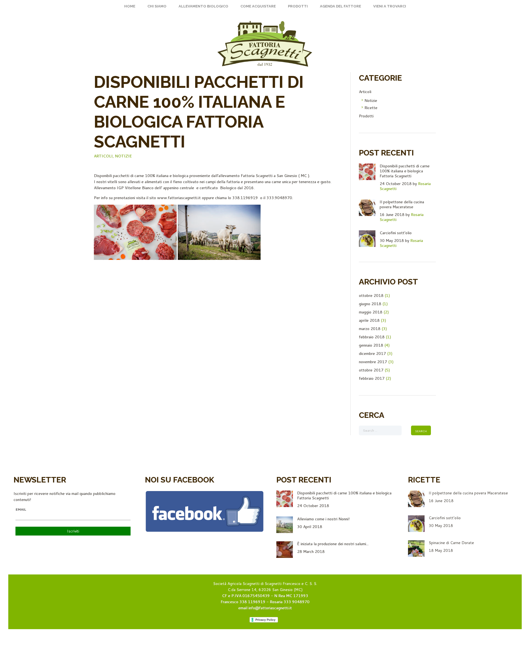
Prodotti (298, 6)
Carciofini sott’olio (396, 233)
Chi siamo (156, 6)
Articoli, (104, 156)
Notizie (123, 156)
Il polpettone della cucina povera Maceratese (402, 204)
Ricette (370, 107)
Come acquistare (258, 6)
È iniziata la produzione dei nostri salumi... (333, 544)
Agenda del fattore (340, 6)
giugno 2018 (370, 304)
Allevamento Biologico (203, 6)
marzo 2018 (369, 328)
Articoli (365, 91)
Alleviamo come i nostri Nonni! (323, 519)
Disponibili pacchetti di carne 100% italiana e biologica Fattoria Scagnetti (405, 171)
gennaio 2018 (371, 345)
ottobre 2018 (371, 295)
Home (129, 6)
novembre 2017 (373, 362)
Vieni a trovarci (389, 6)
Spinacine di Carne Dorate (451, 542)
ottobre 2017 (371, 370)
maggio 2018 (370, 312)
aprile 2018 (369, 320)
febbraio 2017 (372, 378)
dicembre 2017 (372, 353)
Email (20, 510)
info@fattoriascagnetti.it (270, 608)
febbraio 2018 (372, 337)
